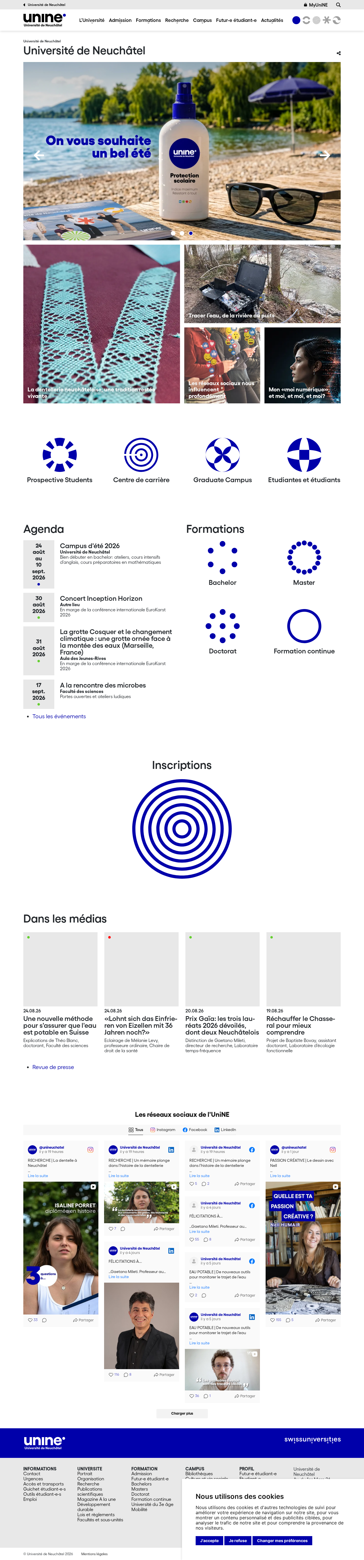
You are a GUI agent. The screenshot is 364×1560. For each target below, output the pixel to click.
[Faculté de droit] (325, 20)
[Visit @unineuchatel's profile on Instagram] (33, 1149)
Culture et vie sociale (206, 1478)
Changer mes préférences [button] (282, 1540)
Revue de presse (53, 1067)
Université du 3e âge (152, 1504)
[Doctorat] (222, 628)
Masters (139, 1488)
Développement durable (93, 1507)
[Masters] (304, 559)
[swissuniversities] (313, 1440)
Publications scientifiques (90, 1491)
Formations (148, 20)
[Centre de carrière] (141, 457)
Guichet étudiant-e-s (44, 1488)
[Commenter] (43, 1320)
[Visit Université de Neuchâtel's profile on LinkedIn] (114, 1149)
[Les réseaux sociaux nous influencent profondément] (222, 365)
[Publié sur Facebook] (252, 1149)
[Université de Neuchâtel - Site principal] (44, 1442)
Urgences (33, 1478)
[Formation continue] (304, 628)
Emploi (30, 1499)
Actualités (272, 20)
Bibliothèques (199, 1473)
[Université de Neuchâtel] (44, 20)
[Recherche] (338, 4)
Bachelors (141, 1483)
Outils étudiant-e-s (42, 1494)
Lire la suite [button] (38, 1176)
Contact (31, 1473)
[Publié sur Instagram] (90, 1149)
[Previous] (38, 155)
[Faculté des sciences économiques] (336, 20)
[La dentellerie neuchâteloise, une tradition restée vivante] (101, 324)
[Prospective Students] (59, 457)
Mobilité (139, 1509)
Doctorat (140, 1494)
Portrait (84, 1473)
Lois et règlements (96, 1514)
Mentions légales (94, 1554)
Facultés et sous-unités (100, 1519)
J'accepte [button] (209, 1540)
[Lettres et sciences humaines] (305, 20)
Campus (202, 20)
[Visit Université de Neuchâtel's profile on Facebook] (195, 1149)
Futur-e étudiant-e (236, 20)
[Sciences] (316, 20)
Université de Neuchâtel (46, 5)
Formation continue (151, 1499)
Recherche (177, 20)
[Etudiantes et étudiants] (304, 457)
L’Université (92, 20)
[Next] (325, 155)
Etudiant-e (250, 1478)
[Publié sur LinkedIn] (171, 1149)
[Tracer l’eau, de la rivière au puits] (262, 284)
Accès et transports (43, 1483)
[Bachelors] (222, 559)
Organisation (90, 1478)
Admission (120, 20)
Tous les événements (59, 716)
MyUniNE (318, 4)
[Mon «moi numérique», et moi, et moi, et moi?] (302, 365)
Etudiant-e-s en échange (180, 819)
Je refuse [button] (238, 1540)
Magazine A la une (96, 1499)
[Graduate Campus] (222, 457)
